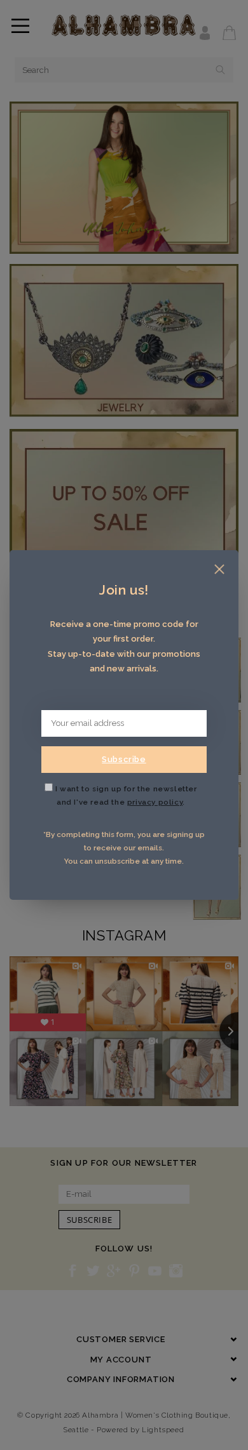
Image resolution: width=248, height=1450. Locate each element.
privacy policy (155, 802)
